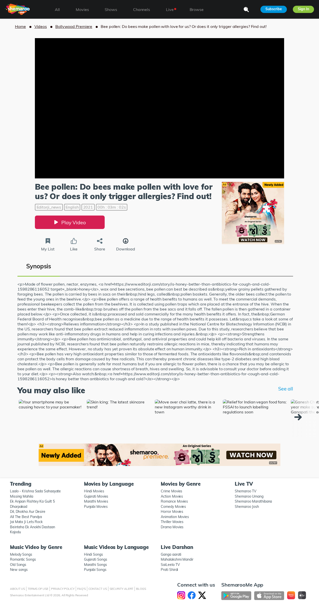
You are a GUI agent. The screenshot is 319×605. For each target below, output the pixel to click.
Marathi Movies (96, 501)
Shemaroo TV (245, 491)
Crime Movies (171, 491)
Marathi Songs (95, 564)
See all (285, 388)
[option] (51, 418)
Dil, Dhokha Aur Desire (27, 511)
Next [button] (299, 417)
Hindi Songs (93, 554)
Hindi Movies (94, 491)
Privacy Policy (63, 589)
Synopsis (38, 266)
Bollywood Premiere (73, 26)
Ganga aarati (171, 554)
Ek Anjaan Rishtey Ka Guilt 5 (32, 501)
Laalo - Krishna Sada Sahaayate (35, 491)
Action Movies (172, 496)
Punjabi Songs (95, 569)
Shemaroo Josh (247, 506)
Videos (40, 26)
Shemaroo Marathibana (253, 501)
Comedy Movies (173, 506)
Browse (197, 9)
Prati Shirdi (169, 569)
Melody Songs (21, 554)
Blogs (141, 589)
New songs (19, 569)
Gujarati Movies (96, 496)
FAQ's (81, 589)
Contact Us (97, 589)
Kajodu (15, 532)
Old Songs (18, 564)
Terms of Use (38, 589)
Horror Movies (172, 511)
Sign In (303, 9)
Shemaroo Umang (249, 496)
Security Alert (122, 589)
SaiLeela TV (170, 564)
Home (20, 26)
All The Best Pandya (26, 517)
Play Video (73, 222)
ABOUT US (17, 589)
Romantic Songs (23, 559)
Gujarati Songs (95, 559)
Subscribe (273, 9)
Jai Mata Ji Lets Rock (26, 522)
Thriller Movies (172, 522)
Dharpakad (18, 506)
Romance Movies (174, 501)
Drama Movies (172, 527)
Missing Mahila (21, 496)
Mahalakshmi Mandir (177, 559)
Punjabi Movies (96, 506)
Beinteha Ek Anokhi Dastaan (32, 527)
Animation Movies (175, 517)
